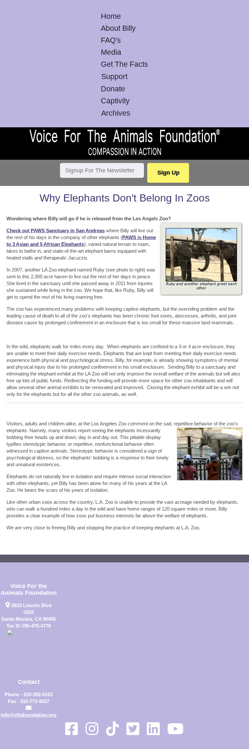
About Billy (118, 28)
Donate (113, 89)
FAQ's (111, 40)
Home (111, 16)
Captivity (115, 101)
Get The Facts (124, 64)
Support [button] (114, 77)
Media (111, 52)
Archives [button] (115, 113)
